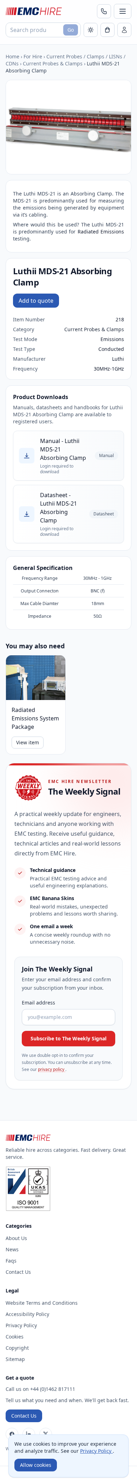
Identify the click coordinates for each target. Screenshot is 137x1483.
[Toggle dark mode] (91, 30)
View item (27, 742)
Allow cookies (35, 1465)
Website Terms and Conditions (42, 1302)
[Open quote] (107, 30)
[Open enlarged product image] (68, 127)
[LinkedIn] (28, 1434)
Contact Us (18, 1272)
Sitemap (15, 1359)
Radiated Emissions (101, 231)
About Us (16, 1238)
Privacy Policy (21, 1325)
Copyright (17, 1347)
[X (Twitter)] (45, 1434)
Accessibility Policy (27, 1314)
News (12, 1249)
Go (70, 29)
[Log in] (124, 30)
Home (12, 56)
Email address (38, 1002)
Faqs (11, 1260)
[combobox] (43, 30)
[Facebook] (12, 1434)
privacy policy (51, 1069)
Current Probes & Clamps (53, 63)
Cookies (15, 1336)
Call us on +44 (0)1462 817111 (40, 1389)
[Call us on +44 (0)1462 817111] (104, 11)
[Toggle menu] (122, 11)
